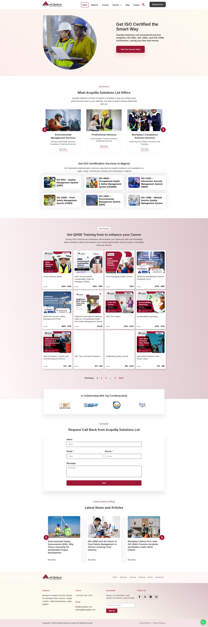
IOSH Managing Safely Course (119, 276)
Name (69, 439)
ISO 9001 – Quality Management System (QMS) (67, 183)
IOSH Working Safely (52, 276)
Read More (63, 149)
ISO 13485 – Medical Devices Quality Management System (152, 200)
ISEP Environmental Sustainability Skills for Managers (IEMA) (84, 279)
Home (85, 5)
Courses (105, 5)
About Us (94, 5)
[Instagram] (156, 596)
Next (121, 378)
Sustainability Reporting (147, 316)
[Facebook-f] (139, 596)
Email (70, 451)
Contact (136, 5)
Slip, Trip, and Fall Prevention (87, 356)
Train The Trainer (113, 316)
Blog (127, 5)
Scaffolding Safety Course (117, 356)
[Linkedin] (150, 596)
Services (116, 5)
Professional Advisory (104, 134)
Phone (108, 451)
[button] (44, 129)
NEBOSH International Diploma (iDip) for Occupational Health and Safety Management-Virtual (88, 319)
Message (71, 463)
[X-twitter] (145, 596)
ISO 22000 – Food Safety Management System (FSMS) (67, 200)
